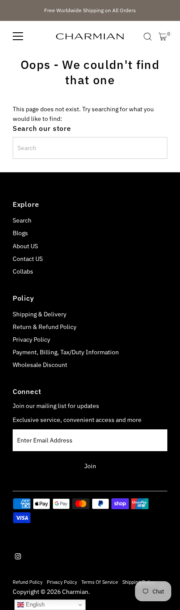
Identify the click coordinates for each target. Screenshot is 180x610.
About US (25, 246)
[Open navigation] (18, 37)
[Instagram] (18, 557)
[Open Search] (148, 37)
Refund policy (27, 582)
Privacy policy (62, 582)
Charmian (75, 592)
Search (22, 220)
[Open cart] (162, 37)
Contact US (28, 259)
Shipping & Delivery (39, 314)
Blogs (20, 233)
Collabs (23, 271)
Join (90, 466)
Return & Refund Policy (44, 327)
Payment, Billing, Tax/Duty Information (66, 352)
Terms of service (99, 582)
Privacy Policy (31, 339)
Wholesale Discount (40, 365)
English (34, 604)
